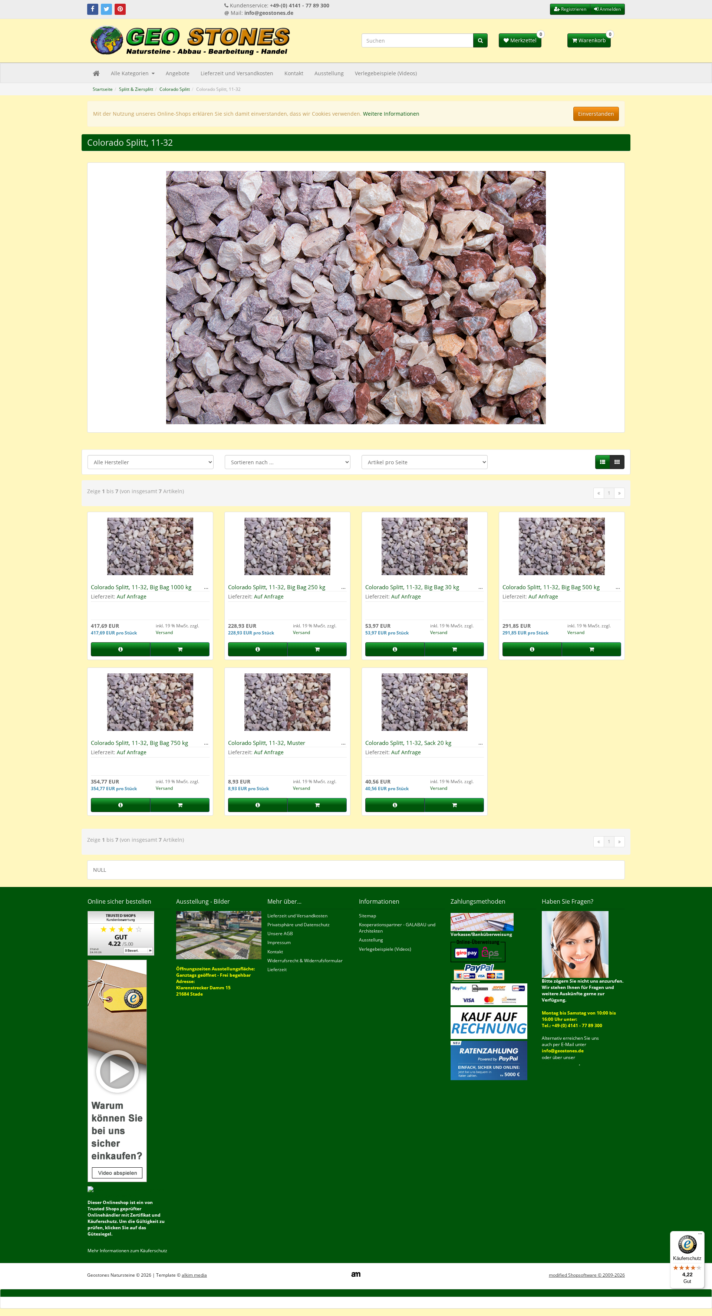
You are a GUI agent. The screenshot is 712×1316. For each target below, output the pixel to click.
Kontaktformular (560, 1064)
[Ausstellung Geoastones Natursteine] (219, 934)
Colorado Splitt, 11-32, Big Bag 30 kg (412, 587)
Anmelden (610, 9)
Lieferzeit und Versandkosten (237, 73)
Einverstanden (596, 113)
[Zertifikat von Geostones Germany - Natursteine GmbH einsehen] (121, 933)
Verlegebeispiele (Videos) (386, 73)
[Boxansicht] (617, 462)
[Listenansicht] (602, 462)
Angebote (177, 73)
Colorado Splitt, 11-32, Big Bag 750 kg (139, 742)
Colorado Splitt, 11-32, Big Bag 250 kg (276, 587)
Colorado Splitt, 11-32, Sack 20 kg (408, 742)
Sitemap (367, 916)
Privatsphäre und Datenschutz (298, 924)
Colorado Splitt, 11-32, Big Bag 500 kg (551, 587)
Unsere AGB (280, 933)
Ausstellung (329, 73)
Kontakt (293, 73)
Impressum (279, 942)
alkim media (194, 1275)
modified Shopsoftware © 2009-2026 (587, 1275)
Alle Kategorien (130, 73)
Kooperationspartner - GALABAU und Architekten (397, 927)
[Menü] (700, 1235)
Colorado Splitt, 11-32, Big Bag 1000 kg (141, 587)
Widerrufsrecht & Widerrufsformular (305, 960)
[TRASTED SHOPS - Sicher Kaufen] (117, 1070)
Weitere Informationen (391, 113)
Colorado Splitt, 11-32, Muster (266, 742)
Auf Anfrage (131, 596)
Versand (164, 632)
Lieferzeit (277, 969)
